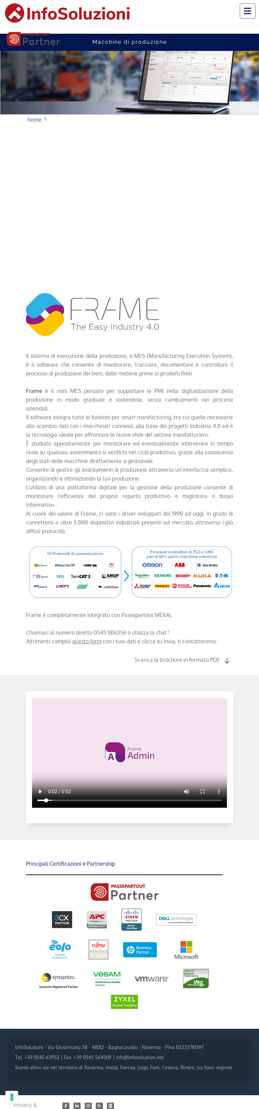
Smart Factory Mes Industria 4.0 (52, 120)
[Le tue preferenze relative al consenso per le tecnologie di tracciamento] (11, 1097)
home (34, 118)
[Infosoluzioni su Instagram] (88, 1105)
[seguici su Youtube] (110, 1105)
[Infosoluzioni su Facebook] (66, 1105)
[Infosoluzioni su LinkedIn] (77, 1105)
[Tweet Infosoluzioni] (99, 1105)
